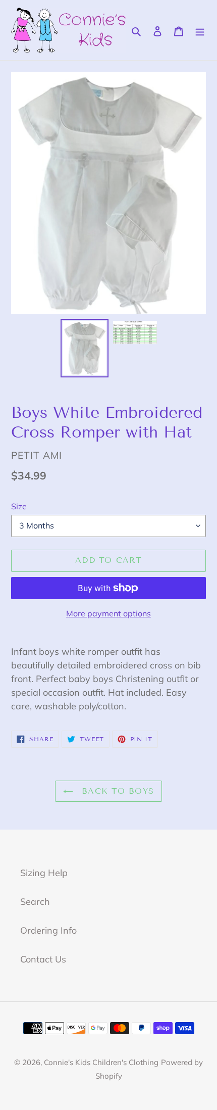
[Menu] (199, 30)
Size (19, 506)
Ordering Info (48, 930)
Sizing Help (44, 873)
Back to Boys (116, 791)
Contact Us (43, 959)
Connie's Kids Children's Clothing (101, 1062)
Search (35, 901)
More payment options (108, 613)
